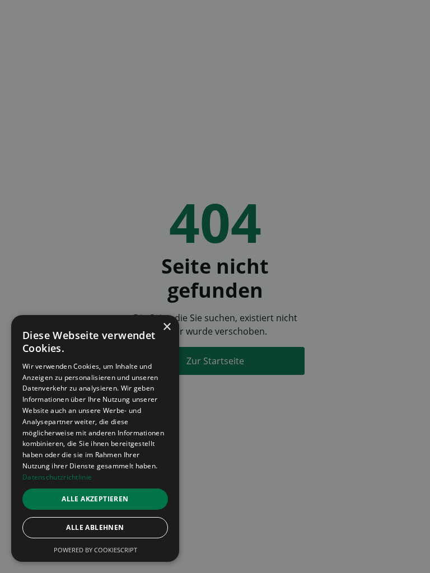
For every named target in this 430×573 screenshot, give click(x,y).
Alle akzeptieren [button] (95, 499)
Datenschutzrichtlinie (57, 477)
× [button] (166, 327)
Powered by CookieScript (95, 550)
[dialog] (95, 438)
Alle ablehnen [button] (95, 527)
